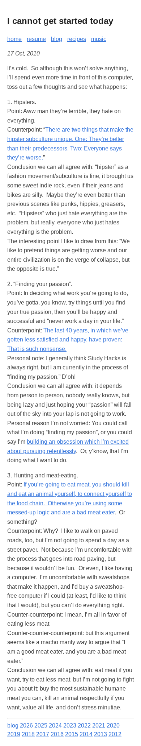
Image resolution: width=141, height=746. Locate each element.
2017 (42, 734)
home (14, 39)
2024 (55, 725)
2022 (84, 725)
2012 (114, 734)
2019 (13, 734)
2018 (28, 734)
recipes (76, 39)
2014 (86, 734)
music (98, 39)
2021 (98, 725)
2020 (113, 725)
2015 (71, 734)
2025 (40, 725)
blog (56, 39)
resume (36, 39)
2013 (100, 734)
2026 (26, 725)
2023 (69, 725)
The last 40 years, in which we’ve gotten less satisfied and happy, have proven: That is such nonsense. (67, 339)
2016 (57, 734)
